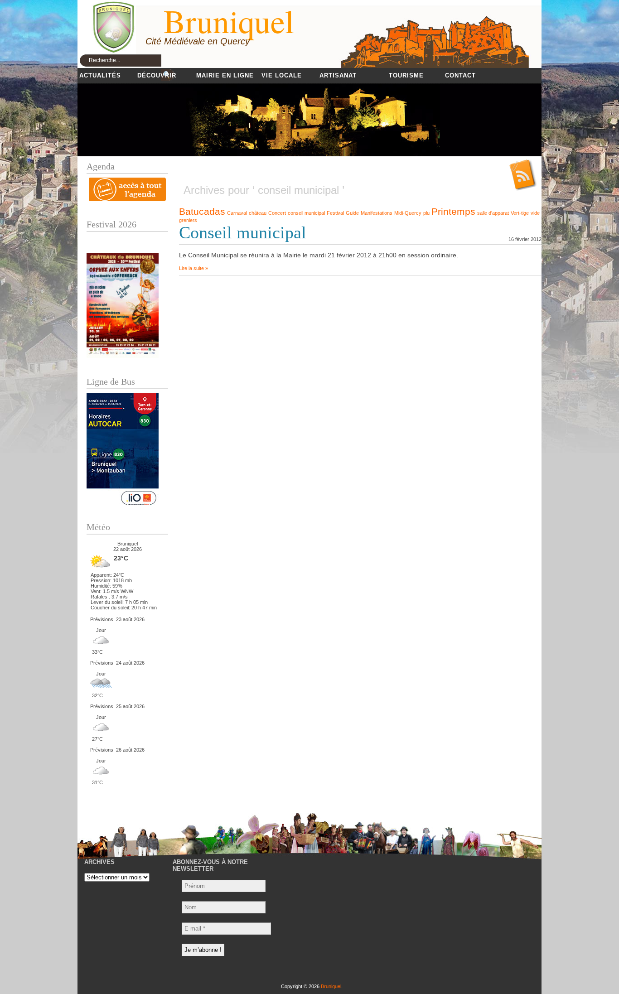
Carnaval (237, 213)
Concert (277, 213)
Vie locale (281, 75)
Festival (335, 213)
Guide (352, 213)
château (257, 213)
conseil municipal (306, 213)
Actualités (100, 75)
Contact (460, 75)
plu (426, 213)
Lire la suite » (193, 268)
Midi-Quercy (407, 213)
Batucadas (202, 211)
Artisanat (338, 75)
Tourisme (406, 75)
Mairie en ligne (225, 75)
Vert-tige (520, 213)
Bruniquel (331, 986)
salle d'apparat (493, 213)
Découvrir (156, 75)
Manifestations (376, 213)
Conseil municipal (242, 232)
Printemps (453, 211)
